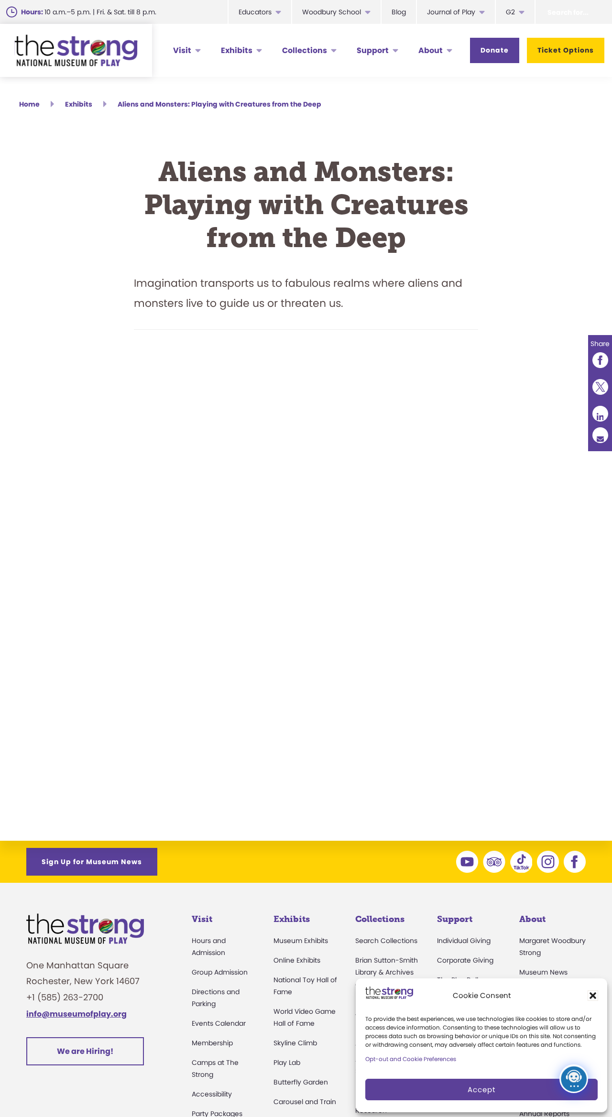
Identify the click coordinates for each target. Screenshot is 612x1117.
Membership (212, 1043)
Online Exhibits (296, 960)
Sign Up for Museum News (92, 862)
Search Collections (386, 940)
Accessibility (212, 1094)
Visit (182, 50)
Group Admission (220, 972)
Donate (495, 50)
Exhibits (236, 50)
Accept (481, 1089)
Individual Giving (464, 940)
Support (373, 50)
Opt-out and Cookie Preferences (410, 1059)
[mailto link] (600, 435)
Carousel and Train (304, 1101)
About (430, 50)
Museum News (543, 972)
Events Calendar (219, 1023)
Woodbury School (331, 12)
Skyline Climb (295, 1043)
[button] (593, 995)
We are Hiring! (85, 1051)
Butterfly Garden (300, 1082)
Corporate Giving (465, 960)
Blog (399, 12)
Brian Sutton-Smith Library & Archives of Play (386, 972)
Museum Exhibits (300, 940)
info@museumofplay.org (76, 1014)
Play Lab (286, 1062)
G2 (510, 12)
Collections (304, 50)
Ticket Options (565, 50)
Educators (255, 12)
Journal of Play (451, 12)
